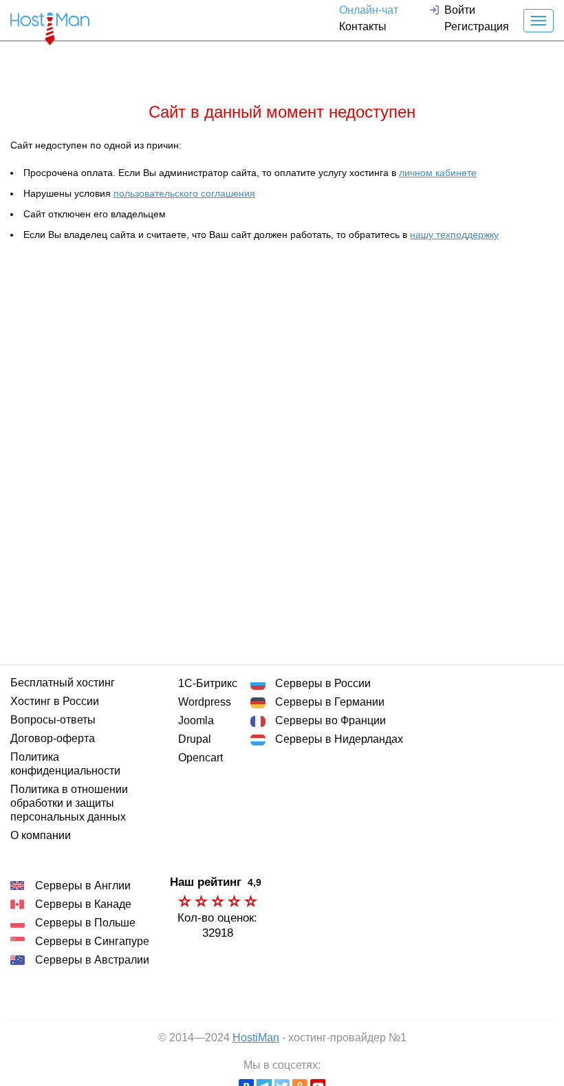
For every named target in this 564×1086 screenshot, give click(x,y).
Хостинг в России (54, 701)
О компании (40, 835)
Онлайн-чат (368, 10)
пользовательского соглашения (184, 193)
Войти (459, 10)
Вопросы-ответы (53, 720)
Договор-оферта (52, 738)
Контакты (363, 26)
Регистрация (476, 26)
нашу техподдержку (454, 234)
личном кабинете (438, 172)
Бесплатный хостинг (62, 682)
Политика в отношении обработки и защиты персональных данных (69, 803)
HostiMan (255, 1037)
